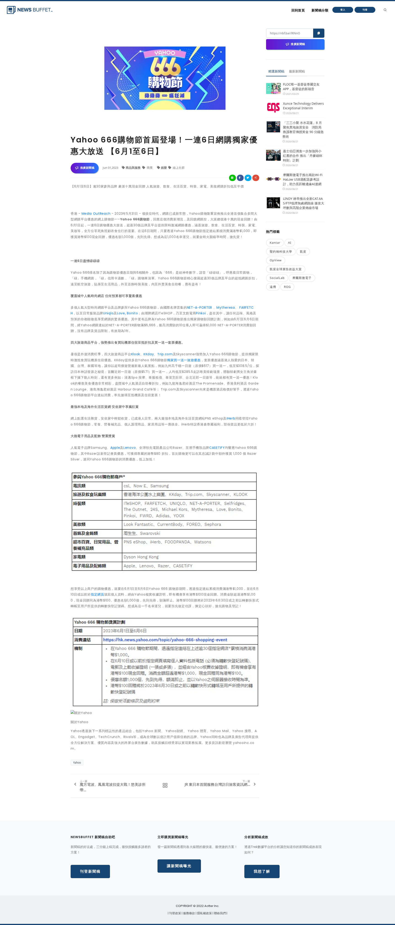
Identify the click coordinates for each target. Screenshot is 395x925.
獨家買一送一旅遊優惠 (184, 360)
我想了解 (262, 871)
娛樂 (164, 168)
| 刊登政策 (175, 913)
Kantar (275, 243)
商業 (149, 168)
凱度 (303, 251)
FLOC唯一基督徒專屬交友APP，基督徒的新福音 (301, 86)
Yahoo (77, 763)
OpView (276, 260)
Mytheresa (225, 307)
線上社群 (178, 168)
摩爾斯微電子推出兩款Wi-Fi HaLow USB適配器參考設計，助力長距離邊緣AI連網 (303, 179)
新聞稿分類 (320, 10)
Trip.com (165, 354)
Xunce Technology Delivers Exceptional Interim (303, 105)
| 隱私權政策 (204, 913)
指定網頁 (97, 594)
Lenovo (129, 447)
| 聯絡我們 (220, 913)
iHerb (231, 418)
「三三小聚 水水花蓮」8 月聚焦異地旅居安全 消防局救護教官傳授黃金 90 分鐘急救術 (303, 129)
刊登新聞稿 (90, 871)
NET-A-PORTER (199, 307)
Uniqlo (108, 313)
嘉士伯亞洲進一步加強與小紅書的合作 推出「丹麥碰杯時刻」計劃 (302, 155)
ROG (287, 287)
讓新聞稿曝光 (179, 866)
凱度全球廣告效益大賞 (286, 269)
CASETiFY (217, 447)
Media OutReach (96, 213)
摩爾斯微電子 (302, 278)
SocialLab (277, 278)
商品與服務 (133, 168)
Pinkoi (201, 313)
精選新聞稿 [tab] (276, 71)
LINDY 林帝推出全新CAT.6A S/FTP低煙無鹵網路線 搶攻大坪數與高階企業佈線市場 (303, 203)
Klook (135, 354)
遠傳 (273, 287)
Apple (115, 447)
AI (289, 243)
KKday (149, 354)
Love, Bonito (127, 313)
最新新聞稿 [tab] (297, 71)
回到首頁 (298, 10)
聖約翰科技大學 (281, 251)
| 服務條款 (189, 913)
